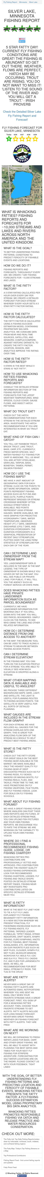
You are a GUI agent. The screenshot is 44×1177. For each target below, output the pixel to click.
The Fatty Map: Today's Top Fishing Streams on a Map (21, 1149)
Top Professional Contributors (15, 1155)
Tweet (23, 41)
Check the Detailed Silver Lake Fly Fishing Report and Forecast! (22, 115)
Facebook (22, 1176)
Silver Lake (33, 2)
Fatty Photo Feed (10, 1167)
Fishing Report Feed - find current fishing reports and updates (22, 1161)
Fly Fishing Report (10, 2)
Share (23, 39)
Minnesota (23, 2)
